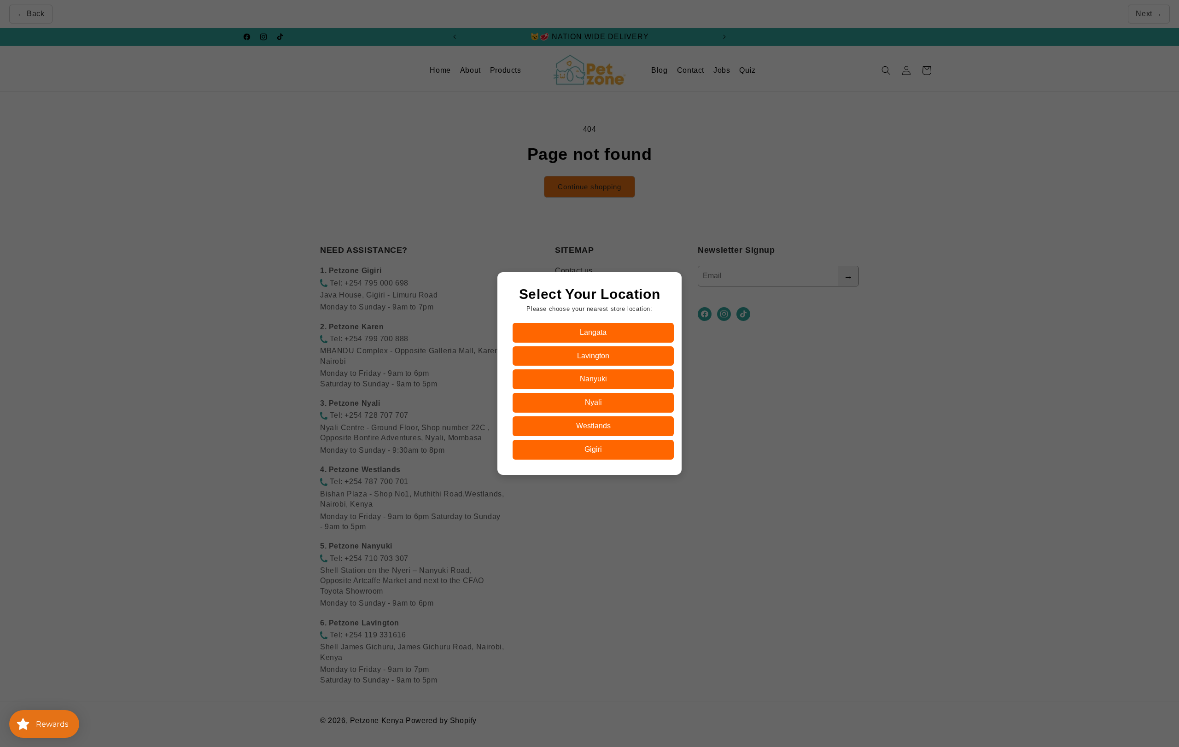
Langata (593, 332)
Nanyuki (593, 379)
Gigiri (593, 449)
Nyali (593, 402)
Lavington (593, 356)
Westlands (593, 426)
